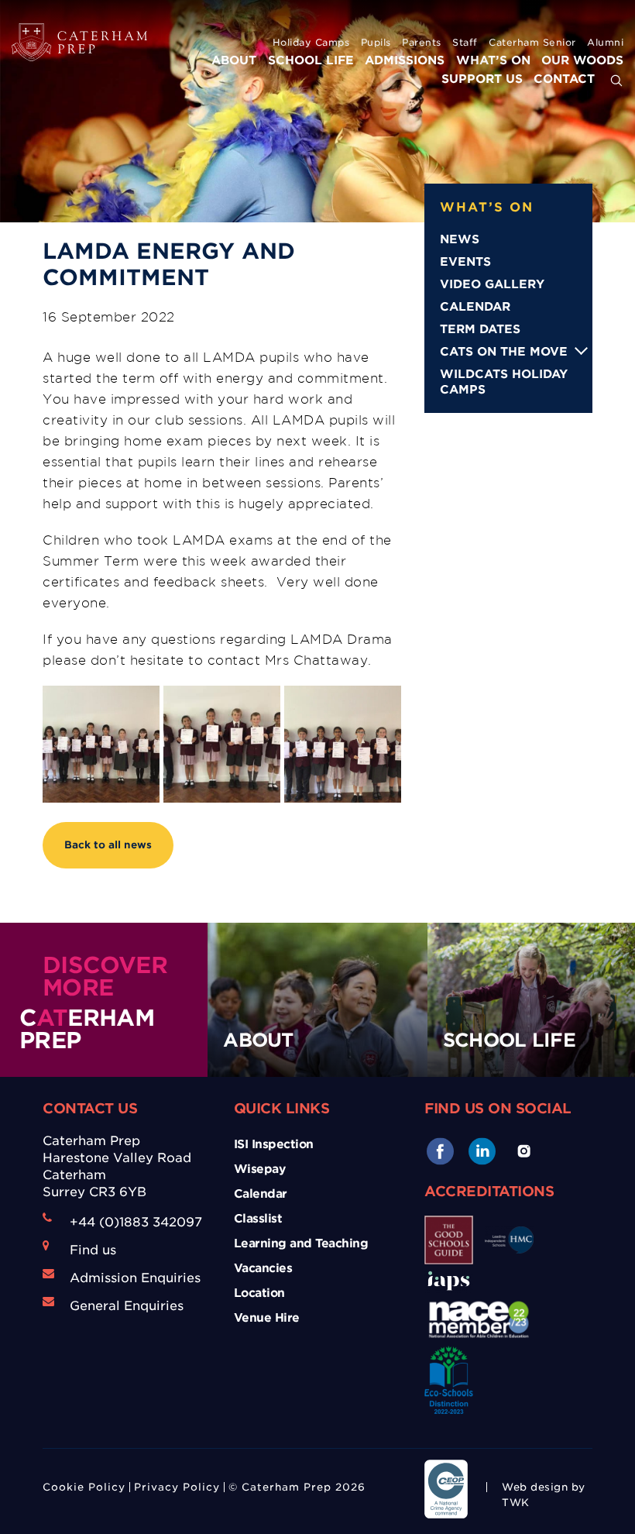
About (233, 60)
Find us (93, 1250)
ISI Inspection (274, 1144)
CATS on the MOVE (504, 352)
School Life (311, 60)
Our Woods (582, 60)
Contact (564, 79)
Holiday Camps (311, 42)
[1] (221, 744)
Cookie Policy (84, 1487)
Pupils (376, 42)
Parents (421, 42)
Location (259, 1293)
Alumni (605, 42)
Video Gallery (492, 284)
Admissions (404, 60)
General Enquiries (127, 1305)
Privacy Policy (177, 1487)
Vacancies (263, 1268)
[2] (342, 744)
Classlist (258, 1219)
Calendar (475, 307)
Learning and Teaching (301, 1243)
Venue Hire (267, 1318)
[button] (616, 81)
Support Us (482, 79)
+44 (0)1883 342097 (136, 1222)
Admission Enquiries (135, 1278)
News (459, 239)
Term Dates (480, 329)
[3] (101, 744)
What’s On (493, 60)
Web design (535, 1487)
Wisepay (260, 1169)
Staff (465, 42)
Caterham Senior (532, 42)
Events (465, 262)
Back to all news (108, 845)
